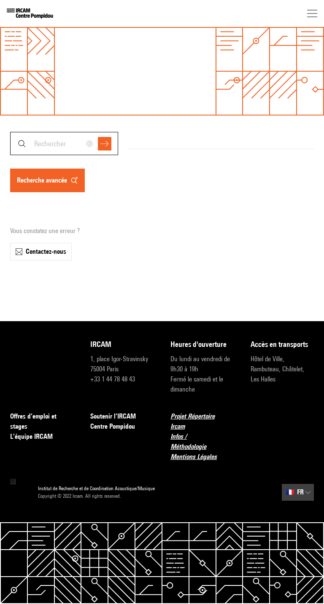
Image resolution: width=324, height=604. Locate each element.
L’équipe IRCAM (31, 436)
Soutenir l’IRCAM (113, 416)
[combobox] (64, 143)
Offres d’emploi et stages (33, 421)
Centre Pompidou (112, 426)
